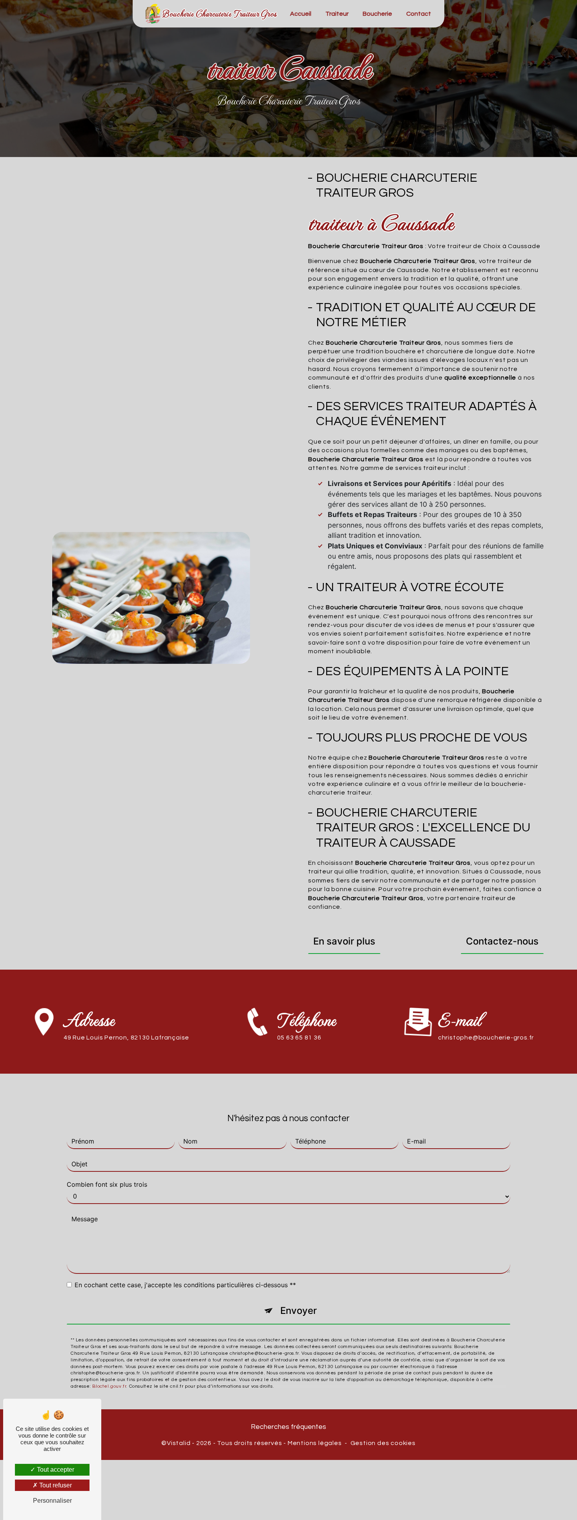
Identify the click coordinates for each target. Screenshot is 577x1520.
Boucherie (377, 14)
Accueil (300, 14)
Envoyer (298, 1310)
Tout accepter (54, 1469)
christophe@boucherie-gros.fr (486, 1037)
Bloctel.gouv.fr (109, 1385)
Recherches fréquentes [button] (288, 1426)
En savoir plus (344, 941)
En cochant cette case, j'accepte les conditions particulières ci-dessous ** (185, 1285)
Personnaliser (52, 1500)
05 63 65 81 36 (299, 1037)
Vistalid (178, 1443)
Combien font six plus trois (107, 1184)
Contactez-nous (502, 941)
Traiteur (337, 14)
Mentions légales (315, 1443)
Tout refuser (55, 1485)
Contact (418, 14)
